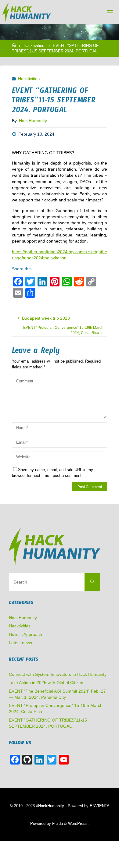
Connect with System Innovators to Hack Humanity (57, 674)
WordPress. (78, 823)
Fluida (57, 823)
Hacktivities (33, 45)
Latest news (20, 642)
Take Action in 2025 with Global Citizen (46, 682)
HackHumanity (23, 617)
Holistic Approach (25, 634)
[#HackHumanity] (26, 12)
